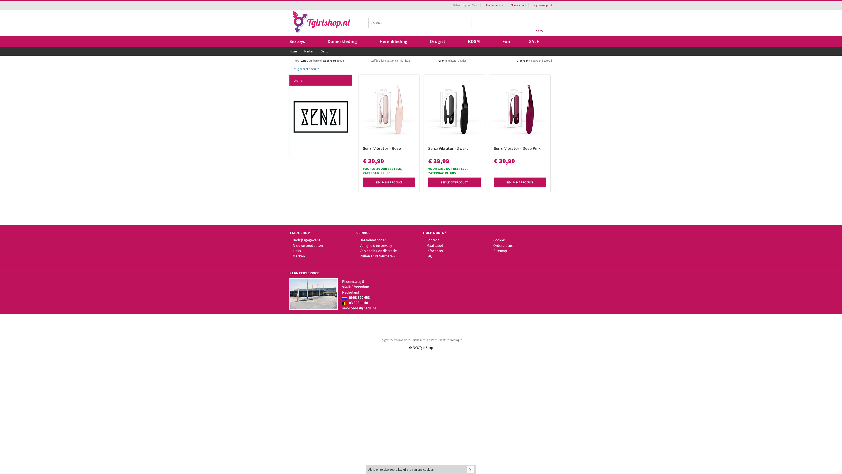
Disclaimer (418, 340)
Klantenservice (494, 5)
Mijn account (518, 5)
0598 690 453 (359, 297)
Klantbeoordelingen (450, 340)
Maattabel (434, 245)
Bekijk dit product (389, 182)
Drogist (437, 41)
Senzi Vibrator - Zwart (448, 148)
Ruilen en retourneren (377, 256)
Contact (432, 240)
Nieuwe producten (308, 245)
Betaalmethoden (373, 240)
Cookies (499, 240)
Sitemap (500, 250)
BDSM (474, 41)
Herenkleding (393, 41)
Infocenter (434, 250)
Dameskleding (342, 41)
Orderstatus (503, 245)
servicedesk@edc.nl (359, 308)
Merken (299, 256)
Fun (506, 41)
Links (297, 250)
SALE (534, 41)
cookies (428, 469)
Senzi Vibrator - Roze (382, 148)
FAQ (429, 256)
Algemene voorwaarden (396, 340)
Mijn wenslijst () (543, 5)
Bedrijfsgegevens (306, 240)
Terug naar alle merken (305, 69)
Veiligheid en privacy (376, 245)
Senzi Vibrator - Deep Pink (517, 148)
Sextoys (297, 41)
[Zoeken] (464, 23)
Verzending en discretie (378, 250)
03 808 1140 (358, 302)
